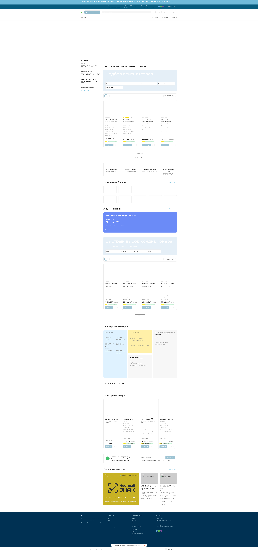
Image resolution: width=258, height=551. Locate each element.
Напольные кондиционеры (137, 343)
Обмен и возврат (135, 522)
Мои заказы (134, 531)
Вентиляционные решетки (109, 347)
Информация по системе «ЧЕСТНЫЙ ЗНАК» (89, 65)
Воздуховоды (119, 346)
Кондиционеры (135, 333)
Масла (156, 340)
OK (144, 545)
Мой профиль (135, 529)
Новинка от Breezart (87, 87)
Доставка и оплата (112, 522)
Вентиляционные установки (109, 344)
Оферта (133, 518)
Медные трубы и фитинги (161, 342)
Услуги (109, 520)
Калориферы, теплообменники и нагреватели (120, 352)
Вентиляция (109, 333)
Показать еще (139, 153)
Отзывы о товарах (112, 527)
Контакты (110, 524)
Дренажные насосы (160, 344)
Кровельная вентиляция (108, 336)
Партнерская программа (137, 533)
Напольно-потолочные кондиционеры (139, 345)
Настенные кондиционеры (136, 336)
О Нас (109, 518)
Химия (156, 337)
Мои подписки (135, 535)
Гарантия (134, 520)
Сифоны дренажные (160, 347)
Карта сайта (99, 522)
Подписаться (170, 457)
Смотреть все (85, 90)
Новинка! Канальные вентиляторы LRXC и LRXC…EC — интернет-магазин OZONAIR (91, 73)
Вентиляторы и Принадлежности (120, 344)
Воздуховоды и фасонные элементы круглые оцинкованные (139, 362)
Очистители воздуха (108, 340)
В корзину (108, 145)
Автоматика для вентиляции (119, 336)
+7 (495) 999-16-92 (129, 6)
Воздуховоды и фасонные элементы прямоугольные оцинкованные (139, 366)
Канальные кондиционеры (136, 338)
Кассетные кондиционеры (136, 340)
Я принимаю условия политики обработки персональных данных (156, 460)
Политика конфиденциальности (88, 522)
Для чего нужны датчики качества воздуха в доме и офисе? (89, 81)
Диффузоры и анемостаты (108, 351)
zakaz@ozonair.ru (160, 522)
